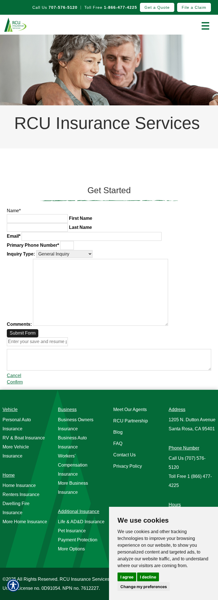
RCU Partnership (130, 420)
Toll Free (110, 7)
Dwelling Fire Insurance (16, 508)
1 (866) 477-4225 (190, 481)
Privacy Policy (127, 466)
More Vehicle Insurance (16, 451)
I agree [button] (126, 577)
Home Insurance (19, 485)
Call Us (54, 7)
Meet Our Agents (130, 409)
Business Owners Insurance (75, 424)
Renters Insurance (21, 494)
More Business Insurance (73, 488)
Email (13, 236)
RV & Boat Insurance (24, 437)
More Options (71, 548)
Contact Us (124, 454)
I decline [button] (148, 577)
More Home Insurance (25, 521)
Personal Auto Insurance (17, 424)
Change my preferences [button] (143, 586)
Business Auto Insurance (72, 442)
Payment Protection (77, 539)
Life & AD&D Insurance (81, 521)
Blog (118, 432)
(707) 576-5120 (187, 463)
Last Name (80, 227)
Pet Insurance (72, 530)
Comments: (19, 324)
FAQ (117, 443)
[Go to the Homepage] (27, 25)
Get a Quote (157, 7)
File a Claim (194, 7)
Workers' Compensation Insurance (72, 465)
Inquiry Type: (21, 254)
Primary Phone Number (33, 245)
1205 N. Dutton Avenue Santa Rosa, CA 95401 (192, 424)
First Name (80, 218)
